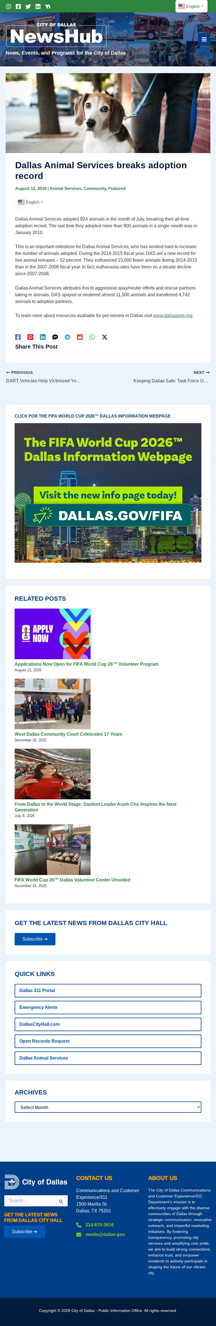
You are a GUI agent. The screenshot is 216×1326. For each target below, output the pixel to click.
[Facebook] (18, 6)
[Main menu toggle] (204, 39)
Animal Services (65, 188)
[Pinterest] (30, 337)
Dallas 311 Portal (37, 990)
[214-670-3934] (95, 1225)
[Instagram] (8, 6)
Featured (117, 188)
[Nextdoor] (48, 6)
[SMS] (55, 337)
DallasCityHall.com (39, 1024)
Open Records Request (44, 1041)
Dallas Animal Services (43, 1058)
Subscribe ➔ (35, 939)
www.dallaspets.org (172, 315)
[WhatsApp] (92, 337)
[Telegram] (67, 337)
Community (95, 188)
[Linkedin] (38, 6)
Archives (31, 1092)
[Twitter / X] (104, 337)
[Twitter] (28, 6)
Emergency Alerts (38, 1007)
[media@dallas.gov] (100, 1234)
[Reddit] (80, 337)
